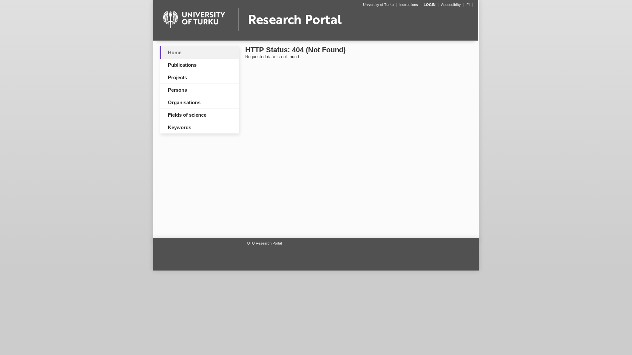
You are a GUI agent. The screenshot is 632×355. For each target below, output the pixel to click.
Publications (182, 65)
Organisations (184, 102)
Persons (177, 90)
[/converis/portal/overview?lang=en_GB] (315, 22)
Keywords (179, 127)
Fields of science (187, 115)
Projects (177, 77)
